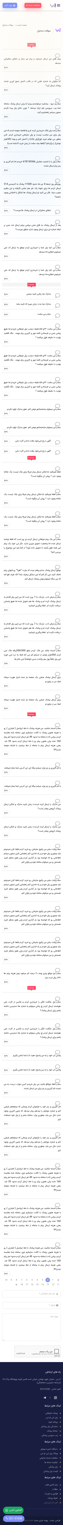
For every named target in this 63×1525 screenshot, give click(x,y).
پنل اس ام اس (52, 1417)
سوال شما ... (53, 1316)
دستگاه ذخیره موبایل (49, 1449)
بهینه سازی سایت (41, 1520)
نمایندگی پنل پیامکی (49, 1426)
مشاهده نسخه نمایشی (49, 1458)
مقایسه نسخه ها (51, 1462)
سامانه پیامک (52, 1431)
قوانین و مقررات (51, 1493)
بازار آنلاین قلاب (51, 1485)
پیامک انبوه (53, 1422)
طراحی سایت (55, 1520)
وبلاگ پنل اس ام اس (49, 1453)
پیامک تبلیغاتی (51, 1413)
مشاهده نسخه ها (33, 5)
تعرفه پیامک (53, 1498)
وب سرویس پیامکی (49, 1435)
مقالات (55, 1489)
